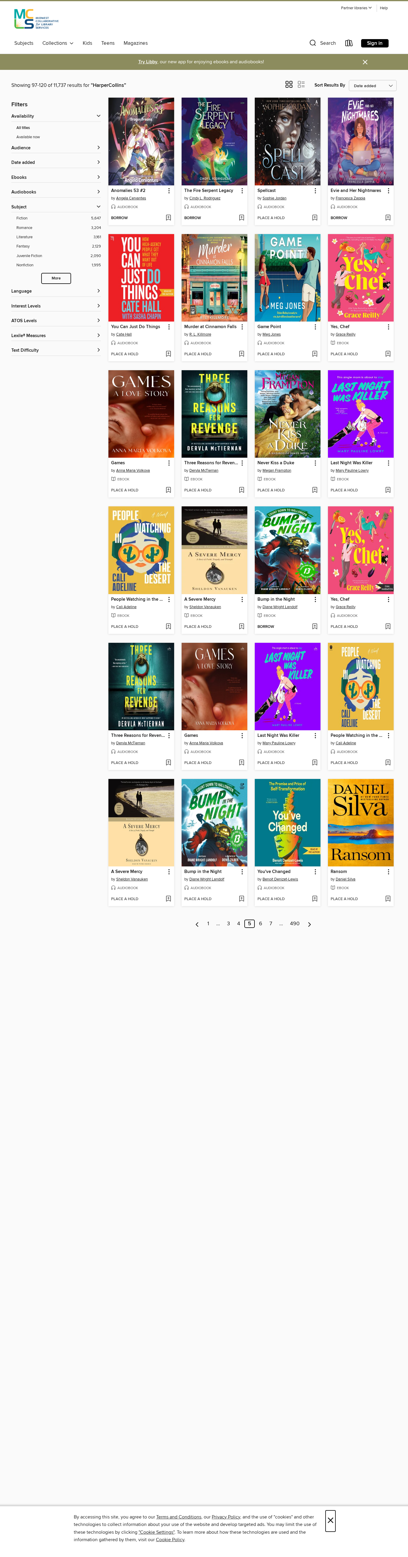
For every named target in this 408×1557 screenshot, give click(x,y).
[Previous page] (197, 923)
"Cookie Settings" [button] (156, 1532)
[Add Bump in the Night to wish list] (314, 627)
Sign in (375, 43)
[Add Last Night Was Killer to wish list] (388, 490)
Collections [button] (56, 43)
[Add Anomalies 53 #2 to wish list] (168, 218)
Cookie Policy (170, 1540)
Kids (87, 43)
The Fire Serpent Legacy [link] (208, 190)
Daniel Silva (345, 879)
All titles (23, 127)
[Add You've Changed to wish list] (314, 899)
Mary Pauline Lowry (352, 470)
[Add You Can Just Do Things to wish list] (168, 354)
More (56, 278)
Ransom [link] (339, 871)
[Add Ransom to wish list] (388, 899)
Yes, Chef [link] (340, 327)
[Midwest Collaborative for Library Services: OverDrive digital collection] (36, 20)
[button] (356, 8)
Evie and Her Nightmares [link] (356, 190)
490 (295, 923)
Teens (108, 43)
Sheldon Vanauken (205, 607)
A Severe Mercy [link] (200, 599)
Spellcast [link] (266, 190)
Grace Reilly (345, 334)
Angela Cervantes (131, 198)
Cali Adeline (126, 607)
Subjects (23, 43)
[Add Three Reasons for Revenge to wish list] (241, 490)
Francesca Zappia (350, 198)
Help (384, 8)
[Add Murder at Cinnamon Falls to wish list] (241, 354)
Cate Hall (124, 334)
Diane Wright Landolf (280, 607)
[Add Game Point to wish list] (314, 354)
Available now (28, 137)
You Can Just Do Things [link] (135, 327)
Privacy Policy (226, 1517)
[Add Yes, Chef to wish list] (388, 354)
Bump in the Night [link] (276, 599)
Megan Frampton (277, 470)
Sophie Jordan (274, 198)
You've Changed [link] (274, 871)
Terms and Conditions (178, 1517)
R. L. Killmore (200, 334)
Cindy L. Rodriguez (204, 198)
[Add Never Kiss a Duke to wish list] (314, 490)
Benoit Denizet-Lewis (280, 879)
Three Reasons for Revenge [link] (211, 463)
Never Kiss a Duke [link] (275, 463)
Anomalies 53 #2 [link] (128, 190)
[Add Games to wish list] (168, 490)
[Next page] (309, 923)
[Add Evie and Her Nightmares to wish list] (388, 218)
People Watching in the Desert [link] (138, 599)
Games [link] (118, 463)
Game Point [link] (269, 327)
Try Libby (147, 62)
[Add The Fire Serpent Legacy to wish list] (241, 218)
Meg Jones (272, 334)
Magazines (136, 43)
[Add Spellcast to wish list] (314, 218)
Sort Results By (330, 85)
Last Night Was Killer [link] (351, 463)
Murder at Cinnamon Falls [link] (210, 327)
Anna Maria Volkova (133, 470)
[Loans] (349, 44)
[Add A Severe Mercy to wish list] (241, 627)
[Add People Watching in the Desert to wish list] (168, 627)
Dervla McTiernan (203, 470)
